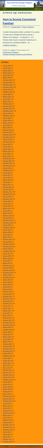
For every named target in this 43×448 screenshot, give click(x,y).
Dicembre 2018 (7, 270)
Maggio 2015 (7, 363)
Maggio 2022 (7, 180)
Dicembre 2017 (7, 296)
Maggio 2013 (7, 406)
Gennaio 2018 (7, 294)
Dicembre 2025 (7, 85)
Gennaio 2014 (7, 398)
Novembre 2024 (8, 111)
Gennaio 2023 (7, 161)
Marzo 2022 (6, 184)
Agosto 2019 (7, 253)
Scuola (23, 54)
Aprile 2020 (6, 234)
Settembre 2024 (8, 115)
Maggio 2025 (7, 96)
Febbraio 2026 (7, 80)
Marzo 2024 (6, 127)
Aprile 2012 (6, 418)
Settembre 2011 (7, 429)
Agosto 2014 (7, 382)
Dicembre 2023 (7, 134)
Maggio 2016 (7, 337)
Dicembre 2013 (7, 401)
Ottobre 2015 (7, 353)
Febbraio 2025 (7, 104)
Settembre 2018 (8, 277)
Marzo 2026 (6, 77)
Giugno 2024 (7, 120)
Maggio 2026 (7, 73)
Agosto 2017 (7, 306)
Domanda (12, 54)
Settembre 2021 (8, 199)
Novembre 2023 (8, 137)
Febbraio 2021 (7, 215)
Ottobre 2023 (7, 139)
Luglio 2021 (6, 203)
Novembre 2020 (8, 223)
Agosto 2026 (7, 65)
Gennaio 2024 (7, 132)
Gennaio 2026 (7, 82)
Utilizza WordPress (22, 446)
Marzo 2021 (6, 213)
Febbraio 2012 (7, 420)
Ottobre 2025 (7, 89)
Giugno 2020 (7, 230)
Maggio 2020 (7, 232)
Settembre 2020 (8, 227)
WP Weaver (36, 446)
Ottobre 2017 (7, 301)
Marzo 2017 (6, 315)
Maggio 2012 (7, 415)
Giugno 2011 (7, 434)
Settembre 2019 (8, 251)
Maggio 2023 (7, 151)
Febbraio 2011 (7, 439)
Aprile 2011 (6, 436)
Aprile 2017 (6, 313)
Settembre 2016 (8, 329)
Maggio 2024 (7, 123)
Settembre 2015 (8, 356)
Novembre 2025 (8, 87)
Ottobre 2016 (7, 327)
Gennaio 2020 (7, 242)
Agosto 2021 (7, 201)
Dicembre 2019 (7, 244)
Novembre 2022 (8, 165)
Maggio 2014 (7, 389)
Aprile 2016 (6, 339)
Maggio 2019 (7, 258)
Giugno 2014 (7, 387)
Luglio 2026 (6, 68)
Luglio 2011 (6, 432)
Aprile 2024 (6, 125)
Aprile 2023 (6, 154)
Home (4, 9)
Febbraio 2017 (7, 318)
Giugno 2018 (7, 282)
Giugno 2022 (7, 177)
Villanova (29, 54)
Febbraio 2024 (7, 130)
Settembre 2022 (8, 170)
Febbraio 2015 (7, 370)
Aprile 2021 (6, 211)
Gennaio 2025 (7, 106)
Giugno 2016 (7, 334)
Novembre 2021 (8, 194)
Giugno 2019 (7, 256)
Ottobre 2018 (7, 275)
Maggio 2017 (7, 310)
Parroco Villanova (28, 27)
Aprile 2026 (6, 75)
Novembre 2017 (8, 299)
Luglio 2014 (6, 384)
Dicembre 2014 (7, 375)
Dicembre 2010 (7, 441)
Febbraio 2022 (7, 187)
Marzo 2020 (6, 237)
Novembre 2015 (8, 351)
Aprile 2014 (6, 391)
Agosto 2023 (7, 144)
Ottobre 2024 (7, 113)
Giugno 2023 (7, 149)
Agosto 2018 (7, 280)
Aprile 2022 (6, 182)
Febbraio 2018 (7, 291)
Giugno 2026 (7, 70)
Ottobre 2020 (7, 225)
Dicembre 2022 (7, 163)
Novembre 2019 (8, 246)
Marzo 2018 (6, 289)
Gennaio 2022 (7, 189)
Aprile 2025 (6, 99)
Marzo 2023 (6, 156)
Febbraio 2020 (7, 239)
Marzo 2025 (6, 101)
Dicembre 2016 (7, 322)
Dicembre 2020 (7, 220)
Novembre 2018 (8, 272)
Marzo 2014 (6, 394)
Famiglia (18, 54)
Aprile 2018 (6, 287)
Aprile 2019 (6, 260)
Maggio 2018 (7, 284)
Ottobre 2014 (7, 377)
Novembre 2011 (8, 427)
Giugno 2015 (7, 360)
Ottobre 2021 (7, 196)
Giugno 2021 (7, 206)
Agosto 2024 (7, 118)
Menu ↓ (38, 9)
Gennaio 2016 (7, 346)
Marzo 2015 (6, 368)
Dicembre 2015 (7, 349)
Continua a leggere (10, 45)
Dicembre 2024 (7, 108)
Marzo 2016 (6, 341)
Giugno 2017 (7, 308)
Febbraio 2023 (7, 158)
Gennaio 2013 (7, 410)
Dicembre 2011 (7, 425)
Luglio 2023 (6, 146)
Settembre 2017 (8, 303)
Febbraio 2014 (7, 396)
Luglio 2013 (6, 403)
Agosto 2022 (7, 173)
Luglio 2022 (6, 175)
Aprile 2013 (6, 408)
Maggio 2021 (7, 208)
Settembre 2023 (8, 142)
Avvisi (13, 50)
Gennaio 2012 (7, 422)
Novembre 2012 (8, 413)
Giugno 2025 (7, 94)
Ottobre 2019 (7, 249)
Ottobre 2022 (7, 168)
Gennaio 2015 (7, 372)
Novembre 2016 (8, 325)
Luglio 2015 (6, 358)
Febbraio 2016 (7, 344)
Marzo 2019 (6, 263)
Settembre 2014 (8, 379)
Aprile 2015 (6, 365)
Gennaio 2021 (7, 218)
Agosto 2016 (7, 332)
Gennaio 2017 (7, 320)
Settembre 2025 (8, 92)
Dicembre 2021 (7, 192)
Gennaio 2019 (7, 268)
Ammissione (7, 52)
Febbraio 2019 (7, 265)
